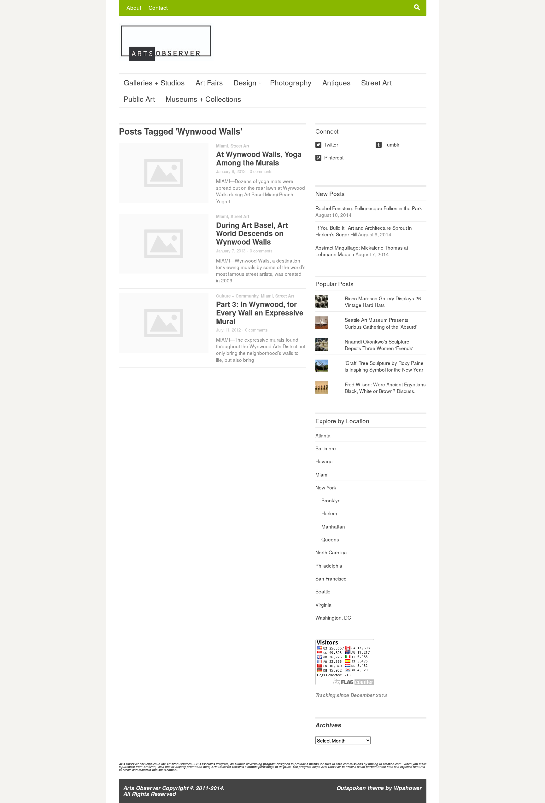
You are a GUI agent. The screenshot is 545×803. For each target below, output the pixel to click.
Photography (291, 82)
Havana (324, 461)
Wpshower (408, 788)
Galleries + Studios (154, 82)
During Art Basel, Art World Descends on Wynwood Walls (252, 233)
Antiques (336, 82)
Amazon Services (179, 764)
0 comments (261, 171)
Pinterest (329, 157)
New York (325, 487)
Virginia (323, 604)
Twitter (327, 144)
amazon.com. (392, 764)
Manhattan (333, 526)
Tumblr (388, 144)
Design (244, 82)
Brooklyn (331, 500)
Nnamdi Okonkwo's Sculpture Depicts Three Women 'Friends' (379, 344)
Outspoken (351, 788)
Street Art (376, 82)
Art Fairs (209, 82)
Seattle (323, 591)
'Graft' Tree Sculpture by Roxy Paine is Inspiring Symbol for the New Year (384, 366)
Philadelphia (328, 565)
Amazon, (150, 767)
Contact (158, 7)
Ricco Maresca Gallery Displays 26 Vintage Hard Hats (383, 301)
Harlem (329, 513)
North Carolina (331, 552)
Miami (222, 146)
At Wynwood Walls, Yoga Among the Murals (259, 158)
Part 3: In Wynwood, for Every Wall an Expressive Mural (259, 312)
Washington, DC (333, 617)
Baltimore (325, 448)
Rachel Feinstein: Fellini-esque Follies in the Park (368, 208)
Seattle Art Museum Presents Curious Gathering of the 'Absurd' (381, 323)
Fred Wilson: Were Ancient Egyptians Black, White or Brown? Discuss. (385, 387)
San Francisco (331, 578)
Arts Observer (142, 788)
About (133, 7)
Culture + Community (237, 296)
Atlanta (323, 435)
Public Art (139, 99)
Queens (330, 539)
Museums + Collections (203, 99)
